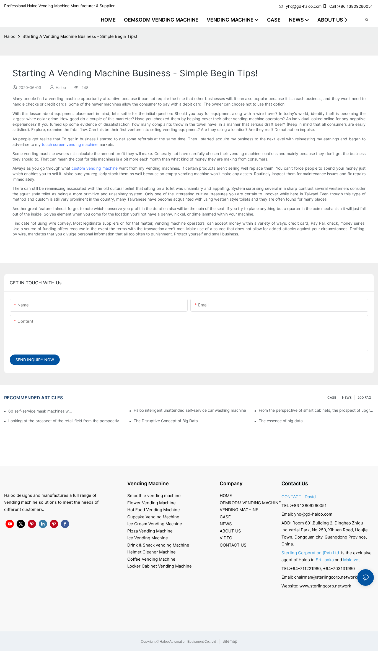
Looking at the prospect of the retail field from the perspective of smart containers (65, 420)
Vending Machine (148, 483)
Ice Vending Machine (147, 537)
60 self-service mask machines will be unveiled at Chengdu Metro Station (40, 411)
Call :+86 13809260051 (351, 6)
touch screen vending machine (69, 144)
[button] (345, 19)
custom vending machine (95, 168)
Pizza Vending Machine (150, 531)
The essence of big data (281, 420)
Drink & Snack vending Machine (158, 545)
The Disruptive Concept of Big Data (166, 420)
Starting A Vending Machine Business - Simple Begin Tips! (79, 36)
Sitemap (229, 641)
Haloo (9, 36)
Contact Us (294, 483)
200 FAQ (364, 397)
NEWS (347, 397)
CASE (331, 397)
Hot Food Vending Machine (153, 509)
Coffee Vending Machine (151, 559)
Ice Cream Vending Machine (154, 523)
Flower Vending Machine (151, 502)
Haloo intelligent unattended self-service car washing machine (190, 410)
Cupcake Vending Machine (153, 516)
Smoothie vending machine (154, 495)
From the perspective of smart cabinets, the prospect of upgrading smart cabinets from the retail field (316, 410)
